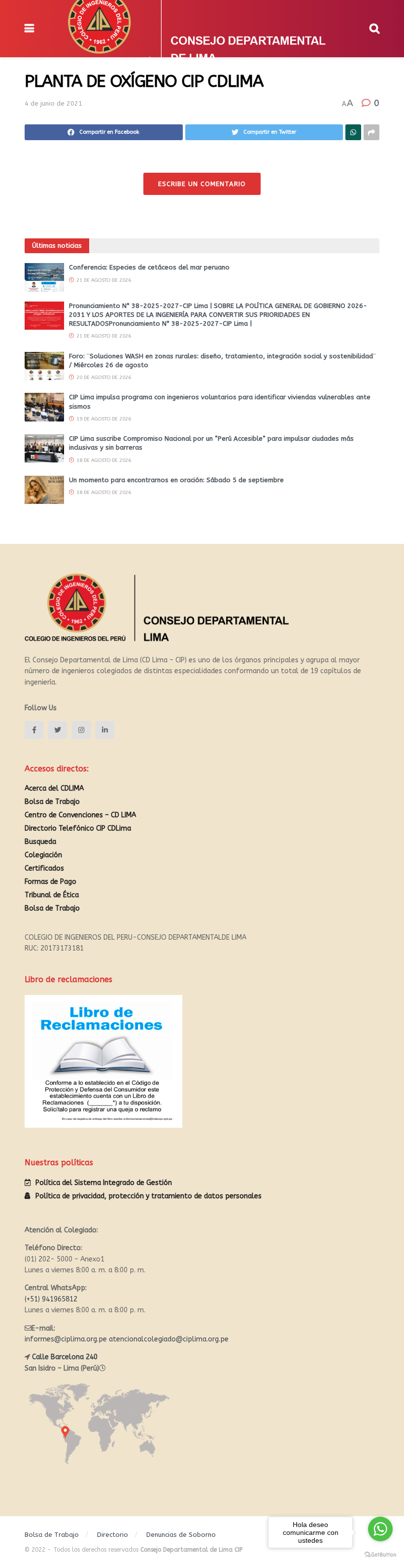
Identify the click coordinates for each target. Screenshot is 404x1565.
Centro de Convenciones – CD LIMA (80, 815)
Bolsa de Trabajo (52, 802)
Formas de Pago (50, 882)
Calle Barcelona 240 (65, 1357)
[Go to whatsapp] (380, 1529)
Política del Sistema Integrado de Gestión (103, 1183)
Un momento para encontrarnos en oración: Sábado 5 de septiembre (176, 480)
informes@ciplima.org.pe (66, 1339)
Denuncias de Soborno (181, 1534)
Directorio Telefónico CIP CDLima (78, 828)
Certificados (44, 868)
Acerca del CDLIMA (54, 788)
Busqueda (40, 842)
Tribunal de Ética (52, 895)
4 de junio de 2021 (53, 103)
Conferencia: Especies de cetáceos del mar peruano (149, 267)
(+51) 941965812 (51, 1299)
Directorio (112, 1534)
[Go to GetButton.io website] (380, 1555)
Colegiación (43, 855)
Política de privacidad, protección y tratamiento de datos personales (148, 1196)
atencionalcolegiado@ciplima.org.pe (169, 1339)
